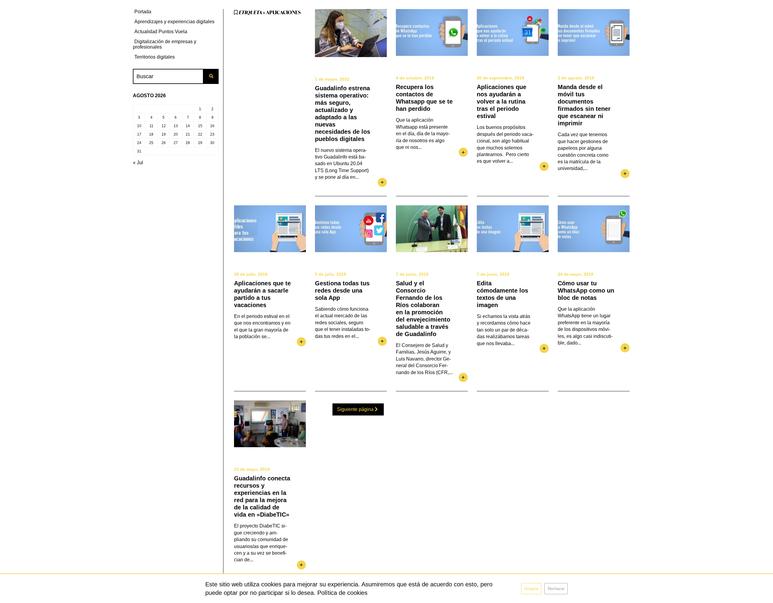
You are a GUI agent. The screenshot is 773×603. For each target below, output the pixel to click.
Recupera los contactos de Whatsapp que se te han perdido (424, 98)
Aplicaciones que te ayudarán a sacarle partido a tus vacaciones (262, 294)
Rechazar (556, 588)
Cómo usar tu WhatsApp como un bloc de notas (586, 290)
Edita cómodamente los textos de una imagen (502, 294)
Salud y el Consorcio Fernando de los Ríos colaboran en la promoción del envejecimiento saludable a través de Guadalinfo (423, 308)
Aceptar (531, 588)
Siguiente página (356, 409)
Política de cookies (342, 592)
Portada (142, 11)
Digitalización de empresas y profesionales (164, 44)
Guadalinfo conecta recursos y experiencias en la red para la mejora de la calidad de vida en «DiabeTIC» (262, 496)
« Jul (138, 162)
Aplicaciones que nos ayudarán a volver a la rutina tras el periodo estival (501, 101)
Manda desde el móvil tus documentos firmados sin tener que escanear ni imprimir (584, 105)
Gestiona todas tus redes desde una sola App (342, 290)
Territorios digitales (154, 56)
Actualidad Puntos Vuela (160, 31)
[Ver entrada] (351, 33)
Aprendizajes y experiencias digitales (174, 21)
